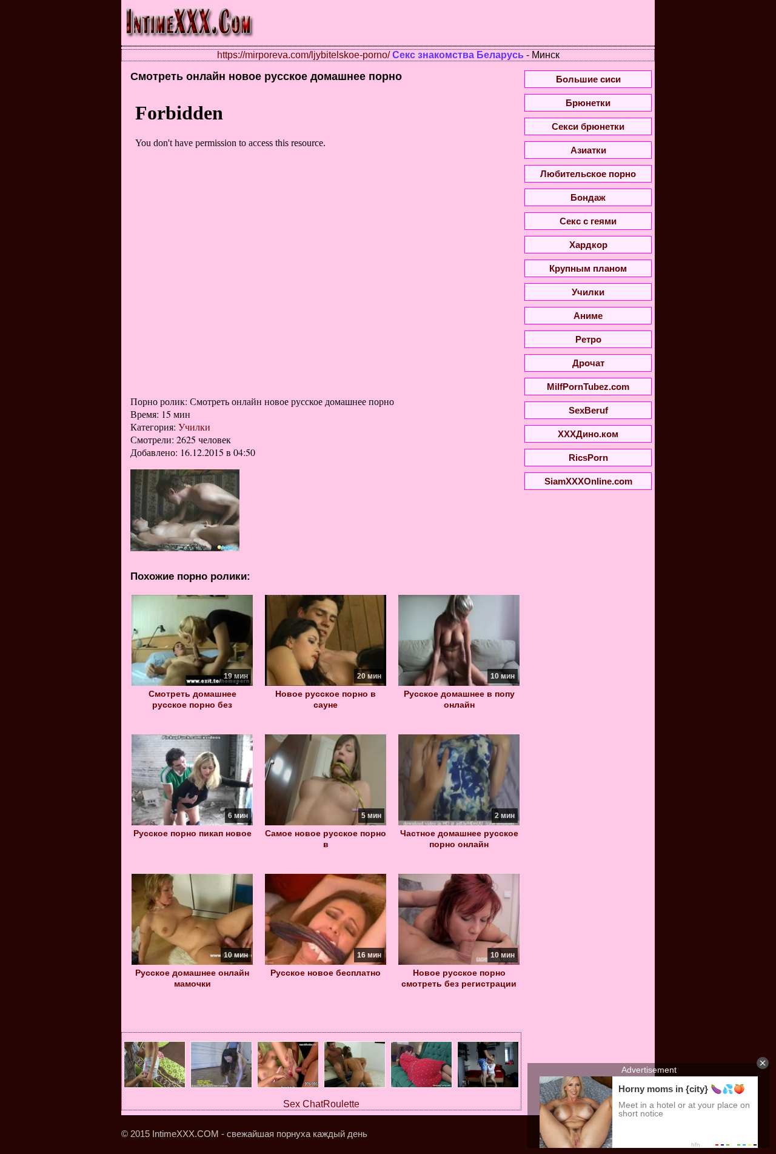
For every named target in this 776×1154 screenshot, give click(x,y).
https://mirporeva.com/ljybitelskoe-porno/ (303, 55)
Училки (194, 426)
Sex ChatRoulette (321, 1104)
